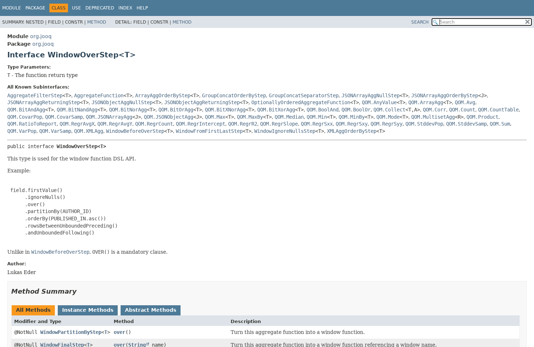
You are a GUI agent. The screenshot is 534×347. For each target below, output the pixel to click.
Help (142, 8)
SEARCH (420, 22)
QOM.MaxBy (250, 117)
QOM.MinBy (352, 117)
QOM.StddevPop (424, 124)
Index (125, 8)
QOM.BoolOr (356, 110)
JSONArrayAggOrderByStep (444, 95)
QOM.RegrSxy (352, 124)
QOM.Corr (434, 110)
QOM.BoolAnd (323, 110)
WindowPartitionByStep (70, 332)
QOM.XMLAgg (88, 131)
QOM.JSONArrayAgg (109, 117)
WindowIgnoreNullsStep (284, 131)
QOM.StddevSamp (466, 124)
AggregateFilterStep (34, 95)
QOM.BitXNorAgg (225, 110)
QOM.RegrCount (154, 124)
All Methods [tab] (33, 310)
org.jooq (41, 36)
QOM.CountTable (498, 110)
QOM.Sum (500, 124)
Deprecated (99, 8)
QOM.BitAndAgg (26, 110)
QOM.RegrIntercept (200, 124)
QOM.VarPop (21, 131)
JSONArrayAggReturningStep (43, 102)
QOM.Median (289, 117)
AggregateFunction (99, 95)
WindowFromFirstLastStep (209, 131)
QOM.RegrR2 (242, 124)
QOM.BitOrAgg (175, 110)
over (119, 332)
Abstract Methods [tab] (150, 310)
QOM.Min (317, 117)
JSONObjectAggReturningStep (202, 102)
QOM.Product (482, 117)
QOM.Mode (388, 117)
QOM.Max (215, 117)
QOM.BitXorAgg (276, 110)
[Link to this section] (82, 291)
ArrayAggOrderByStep (162, 95)
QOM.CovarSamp (64, 117)
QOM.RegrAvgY (114, 124)
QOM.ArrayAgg (425, 102)
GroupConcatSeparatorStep (304, 95)
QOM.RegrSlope (279, 124)
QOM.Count (462, 110)
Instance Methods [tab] (87, 310)
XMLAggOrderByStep (351, 131)
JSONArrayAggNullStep (370, 95)
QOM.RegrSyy (386, 124)
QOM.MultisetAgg (433, 117)
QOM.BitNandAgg (77, 110)
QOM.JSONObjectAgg (168, 117)
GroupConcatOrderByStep (234, 95)
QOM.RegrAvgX (77, 124)
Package (35, 8)
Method (96, 22)
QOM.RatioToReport (32, 124)
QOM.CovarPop (24, 117)
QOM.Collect (389, 110)
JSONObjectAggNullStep (122, 102)
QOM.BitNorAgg (128, 110)
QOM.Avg (465, 102)
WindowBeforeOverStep (135, 131)
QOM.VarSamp (55, 131)
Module (11, 8)
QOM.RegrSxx (317, 124)
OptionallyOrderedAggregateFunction (300, 102)
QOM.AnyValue (379, 102)
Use (76, 8)
